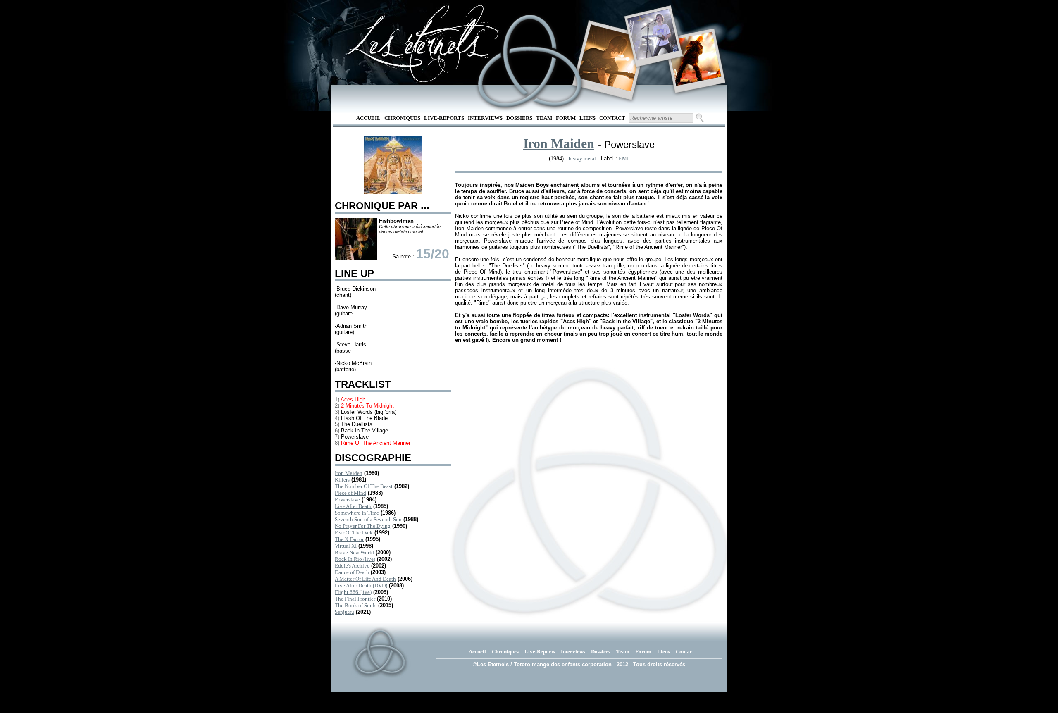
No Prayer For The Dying (363, 526)
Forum (566, 118)
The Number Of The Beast (364, 486)
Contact (612, 118)
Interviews (485, 118)
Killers (342, 480)
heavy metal (582, 158)
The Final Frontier (355, 599)
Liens (587, 118)
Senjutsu (344, 612)
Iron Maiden (348, 473)
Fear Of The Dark (354, 532)
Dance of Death (352, 572)
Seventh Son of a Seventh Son (368, 519)
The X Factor (349, 539)
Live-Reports (444, 118)
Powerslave (347, 499)
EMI (624, 158)
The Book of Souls (355, 605)
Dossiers (519, 118)
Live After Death (353, 506)
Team (544, 118)
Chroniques (402, 118)
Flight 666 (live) (353, 592)
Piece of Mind (350, 493)
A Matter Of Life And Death (365, 579)
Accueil (368, 118)
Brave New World (354, 552)
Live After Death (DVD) (361, 585)
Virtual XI (346, 546)
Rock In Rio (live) (355, 559)
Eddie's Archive (352, 566)
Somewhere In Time (357, 513)
